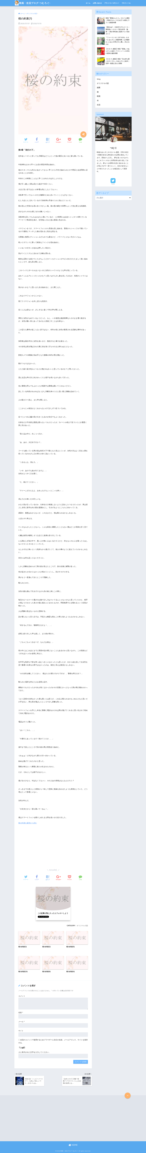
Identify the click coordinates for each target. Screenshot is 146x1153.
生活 (98, 105)
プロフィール (126, 3)
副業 (98, 88)
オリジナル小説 (82, 926)
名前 (20, 1013)
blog (98, 79)
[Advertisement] (53, 847)
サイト (20, 1031)
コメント (21, 996)
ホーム (88, 3)
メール (21, 1022)
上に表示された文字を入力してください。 (34, 1052)
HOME (74, 1145)
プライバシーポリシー (111, 3)
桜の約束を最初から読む (27, 823)
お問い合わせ (97, 3)
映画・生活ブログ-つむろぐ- (34, 3)
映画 (98, 96)
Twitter (113, 184)
